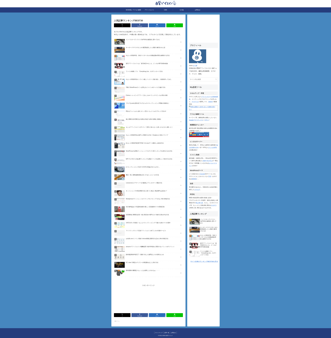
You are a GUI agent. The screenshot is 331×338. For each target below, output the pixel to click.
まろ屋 (195, 65)
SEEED (194, 179)
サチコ (206, 120)
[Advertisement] (148, 299)
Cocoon (202, 174)
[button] (216, 79)
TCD (209, 176)
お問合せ (173, 332)
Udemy (210, 101)
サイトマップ (158, 332)
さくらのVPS (212, 147)
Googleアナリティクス (196, 120)
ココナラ (214, 205)
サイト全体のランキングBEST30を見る (204, 261)
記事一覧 (166, 332)
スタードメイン (207, 160)
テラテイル (195, 101)
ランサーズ (199, 203)
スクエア (197, 189)
